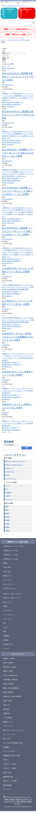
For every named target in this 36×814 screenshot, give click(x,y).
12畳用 (7, 517)
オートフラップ (27, 93)
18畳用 (4, 93)
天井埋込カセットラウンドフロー (13, 546)
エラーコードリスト (9, 734)
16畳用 (7, 524)
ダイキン (17, 356)
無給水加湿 (29, 358)
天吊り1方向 (7, 567)
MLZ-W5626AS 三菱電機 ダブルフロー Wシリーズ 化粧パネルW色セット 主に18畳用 (18, 152)
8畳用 (7, 510)
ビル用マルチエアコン (10, 588)
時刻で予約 (8, 98)
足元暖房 (26, 289)
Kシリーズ (9, 93)
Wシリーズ (18, 169)
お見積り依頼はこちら (10, 9)
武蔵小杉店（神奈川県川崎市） (13, 696)
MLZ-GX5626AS (7, 199)
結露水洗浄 (6, 393)
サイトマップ (7, 789)
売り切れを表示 (6, 64)
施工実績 (6, 709)
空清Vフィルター (17, 98)
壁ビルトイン (9, 468)
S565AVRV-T (6, 345)
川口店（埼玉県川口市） (11, 675)
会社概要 (6, 747)
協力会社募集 (7, 785)
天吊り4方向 (7, 571)
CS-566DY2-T (6, 309)
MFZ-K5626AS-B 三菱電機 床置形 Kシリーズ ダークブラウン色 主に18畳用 (17, 76)
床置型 (24, 358)
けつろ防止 (17, 353)
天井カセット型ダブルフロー (11, 174)
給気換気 (5, 360)
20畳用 (7, 530)
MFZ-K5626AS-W (8, 123)
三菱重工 (8, 496)
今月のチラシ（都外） (10, 768)
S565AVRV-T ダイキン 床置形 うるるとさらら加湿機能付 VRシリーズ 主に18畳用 (18, 336)
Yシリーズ (23, 285)
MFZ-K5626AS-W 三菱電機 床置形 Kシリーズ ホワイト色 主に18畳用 (18, 114)
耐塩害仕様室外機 (17, 289)
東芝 (4, 631)
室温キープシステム (25, 95)
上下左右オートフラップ (25, 172)
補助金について (8, 722)
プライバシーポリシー (10, 751)
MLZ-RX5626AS (7, 239)
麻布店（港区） (8, 700)
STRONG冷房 (17, 93)
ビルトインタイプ (8, 584)
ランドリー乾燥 (17, 358)
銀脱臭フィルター (28, 98)
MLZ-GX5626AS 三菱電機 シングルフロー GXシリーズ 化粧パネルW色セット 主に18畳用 (17, 191)
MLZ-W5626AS (7, 161)
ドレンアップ (26, 169)
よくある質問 (7, 717)
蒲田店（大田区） (8, 671)
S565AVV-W (6, 380)
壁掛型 (5, 563)
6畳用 (7, 506)
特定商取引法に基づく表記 (11, 755)
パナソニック (27, 287)
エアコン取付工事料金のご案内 (13, 743)
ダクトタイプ (7, 580)
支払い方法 (6, 738)
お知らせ (6, 760)
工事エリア (6, 705)
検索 (4, 59)
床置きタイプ (7, 576)
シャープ (6, 648)
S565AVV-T (5, 412)
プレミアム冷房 (7, 358)
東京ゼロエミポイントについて (13, 730)
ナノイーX (6, 287)
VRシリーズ (10, 353)
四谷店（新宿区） (8, 662)
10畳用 (7, 513)
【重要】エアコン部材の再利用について (18, 29)
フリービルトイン (10, 478)
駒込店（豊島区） (8, 692)
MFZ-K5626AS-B (7, 85)
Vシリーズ (9, 388)
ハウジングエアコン (8, 210)
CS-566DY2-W (7, 276)
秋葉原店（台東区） (9, 658)
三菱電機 (16, 95)
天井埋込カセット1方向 (10, 559)
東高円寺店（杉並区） (10, 667)
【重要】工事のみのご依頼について (18, 34)
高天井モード (13, 176)
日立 (6, 489)
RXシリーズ (10, 248)
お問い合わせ (7, 772)
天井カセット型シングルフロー (15, 461)
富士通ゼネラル (8, 644)
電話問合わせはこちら (27, 10)
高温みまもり (6, 100)
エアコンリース (8, 726)
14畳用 (7, 520)
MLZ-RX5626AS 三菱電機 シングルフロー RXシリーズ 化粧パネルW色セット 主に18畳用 (17, 231)
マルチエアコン (10, 471)
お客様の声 (6, 713)
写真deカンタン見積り (10, 781)
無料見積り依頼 (8, 776)
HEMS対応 (16, 285)
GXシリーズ (10, 208)
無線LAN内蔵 (7, 289)
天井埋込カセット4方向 (10, 550)
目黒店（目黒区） (8, 684)
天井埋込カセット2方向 (10, 554)
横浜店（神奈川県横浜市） (11, 688)
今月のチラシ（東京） (10, 764)
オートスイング (26, 353)
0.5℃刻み (5, 285)
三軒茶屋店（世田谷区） (11, 679)
